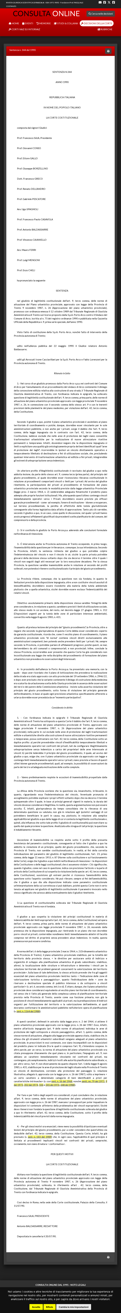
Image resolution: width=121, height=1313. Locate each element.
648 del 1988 (67, 1084)
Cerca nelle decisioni (102, 13)
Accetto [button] (36, 1307)
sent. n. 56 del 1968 (61, 1081)
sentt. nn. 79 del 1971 (93, 1081)
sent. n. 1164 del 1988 (28, 1011)
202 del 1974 (31, 1084)
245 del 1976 (53, 1084)
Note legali (78, 1284)
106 (41, 1084)
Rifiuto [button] (49, 1307)
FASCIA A (40, 2)
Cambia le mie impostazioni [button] (74, 1307)
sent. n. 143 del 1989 (39, 1136)
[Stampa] (108, 51)
